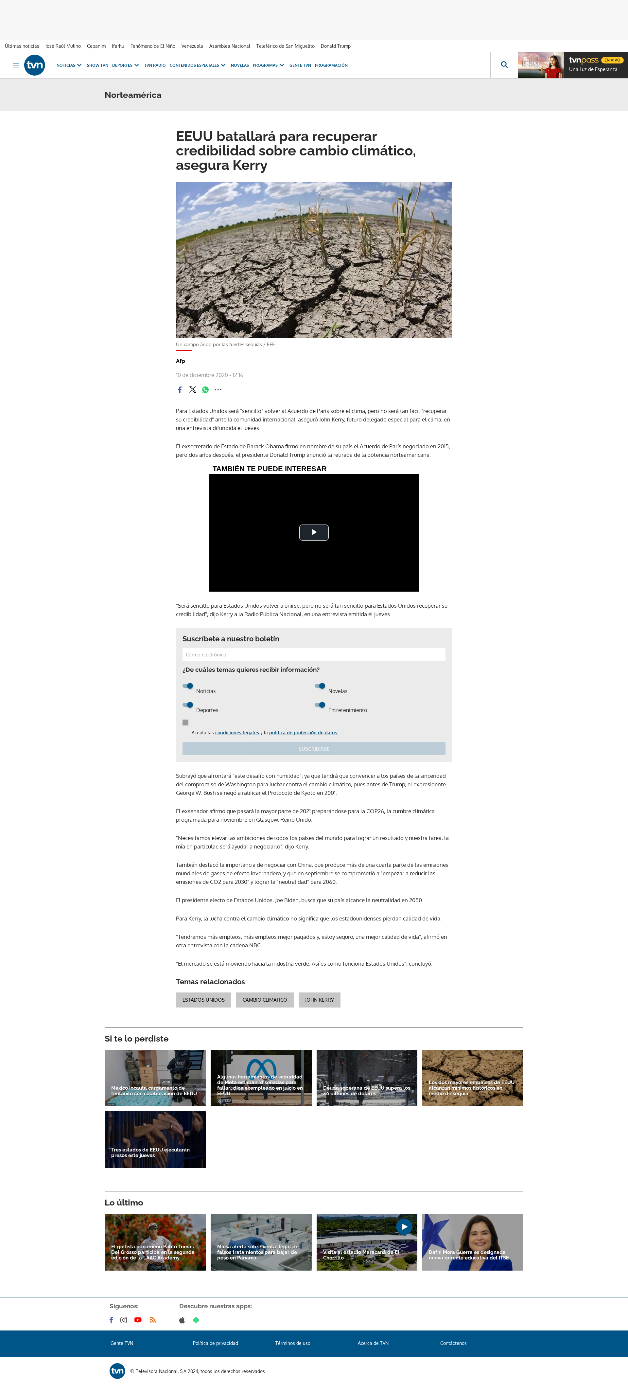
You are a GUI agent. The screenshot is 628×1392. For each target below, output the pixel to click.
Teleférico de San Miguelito (285, 46)
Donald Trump (336, 46)
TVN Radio (155, 65)
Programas (265, 65)
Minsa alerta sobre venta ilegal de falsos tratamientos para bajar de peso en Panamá (258, 1252)
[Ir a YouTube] (139, 1320)
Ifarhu (118, 46)
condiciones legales (237, 732)
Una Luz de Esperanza (593, 69)
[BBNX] (117, 1371)
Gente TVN (300, 65)
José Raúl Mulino (63, 46)
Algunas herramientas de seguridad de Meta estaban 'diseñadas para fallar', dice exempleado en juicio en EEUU (260, 1085)
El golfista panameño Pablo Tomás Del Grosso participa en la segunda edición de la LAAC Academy (153, 1252)
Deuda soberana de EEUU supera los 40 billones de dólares (366, 1091)
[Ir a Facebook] (112, 1320)
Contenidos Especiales (194, 65)
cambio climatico (265, 1000)
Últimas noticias (22, 46)
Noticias (66, 65)
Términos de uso (292, 1343)
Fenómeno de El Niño (153, 46)
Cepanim (96, 46)
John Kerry (319, 1000)
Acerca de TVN (373, 1343)
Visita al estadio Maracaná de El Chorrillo (361, 1255)
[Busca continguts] (504, 65)
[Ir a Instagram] (125, 1320)
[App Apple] (183, 1320)
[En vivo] (574, 57)
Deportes (122, 65)
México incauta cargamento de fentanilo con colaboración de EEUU (154, 1091)
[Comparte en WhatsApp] (205, 389)
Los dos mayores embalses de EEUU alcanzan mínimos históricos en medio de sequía (472, 1088)
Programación (331, 65)
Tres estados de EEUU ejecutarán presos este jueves (150, 1152)
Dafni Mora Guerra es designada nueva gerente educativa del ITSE (469, 1255)
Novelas (240, 65)
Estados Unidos (204, 1000)
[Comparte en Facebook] (179, 389)
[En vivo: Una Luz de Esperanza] (541, 65)
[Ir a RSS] (154, 1320)
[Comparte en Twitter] (192, 389)
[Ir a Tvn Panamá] (34, 65)
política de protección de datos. (303, 732)
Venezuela (192, 46)
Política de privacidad (215, 1343)
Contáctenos (453, 1343)
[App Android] (197, 1320)
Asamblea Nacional (229, 46)
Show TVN (97, 65)
